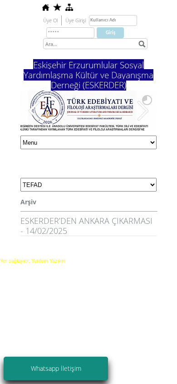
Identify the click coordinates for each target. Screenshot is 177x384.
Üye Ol (50, 20)
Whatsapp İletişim (56, 368)
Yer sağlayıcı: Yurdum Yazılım (32, 260)
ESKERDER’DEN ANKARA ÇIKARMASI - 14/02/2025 (86, 225)
